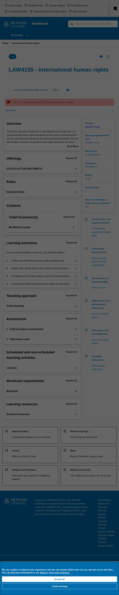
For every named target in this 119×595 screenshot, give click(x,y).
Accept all (59, 579)
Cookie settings (59, 586)
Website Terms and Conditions (54, 572)
